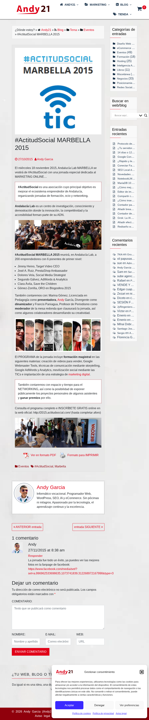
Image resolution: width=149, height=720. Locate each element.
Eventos (89, 29)
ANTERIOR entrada (28, 526)
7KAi (119, 254)
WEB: (80, 634)
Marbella (60, 466)
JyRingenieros (125, 306)
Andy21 (46, 29)
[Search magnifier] (145, 115)
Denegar (99, 705)
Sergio (121, 333)
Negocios (122, 78)
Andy (60, 299)
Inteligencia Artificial (128, 65)
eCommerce (124, 48)
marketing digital (79, 374)
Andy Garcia (45, 159)
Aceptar (69, 705)
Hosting (121, 61)
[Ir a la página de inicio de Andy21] (64, 672)
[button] (142, 672)
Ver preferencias (129, 705)
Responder (35, 555)
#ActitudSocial (44, 466)
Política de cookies (81, 713)
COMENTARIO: (22, 601)
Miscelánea (123, 74)
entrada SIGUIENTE (87, 526)
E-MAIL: (50, 634)
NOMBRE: (18, 634)
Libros (120, 69)
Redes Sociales (126, 87)
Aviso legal (121, 713)
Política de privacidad (103, 713)
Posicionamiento (126, 82)
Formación (123, 56)
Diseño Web (124, 43)
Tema (73, 29)
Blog (60, 29)
